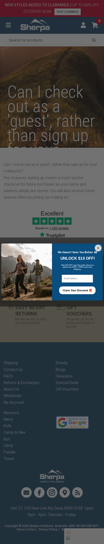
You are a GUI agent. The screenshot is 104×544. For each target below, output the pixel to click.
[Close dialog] (98, 248)
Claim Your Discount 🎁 (77, 290)
